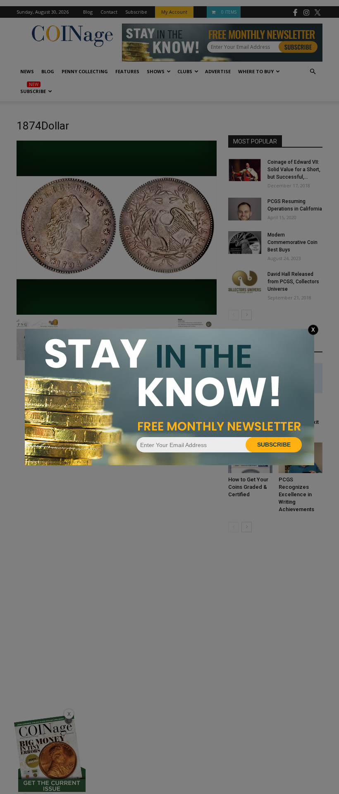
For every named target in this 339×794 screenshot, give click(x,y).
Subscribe (274, 444)
